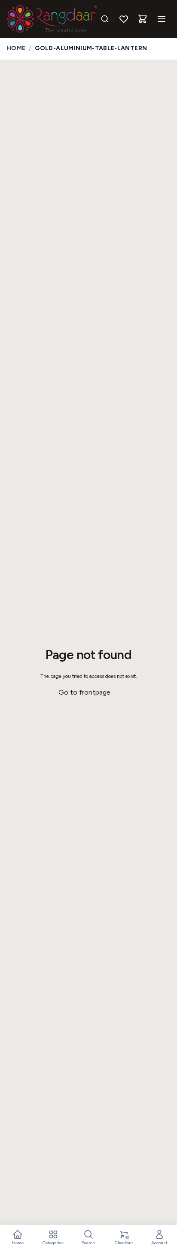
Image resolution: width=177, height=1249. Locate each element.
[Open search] (104, 18)
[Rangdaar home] (52, 19)
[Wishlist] (123, 18)
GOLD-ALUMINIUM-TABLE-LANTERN (91, 48)
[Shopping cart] (142, 18)
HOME (16, 48)
